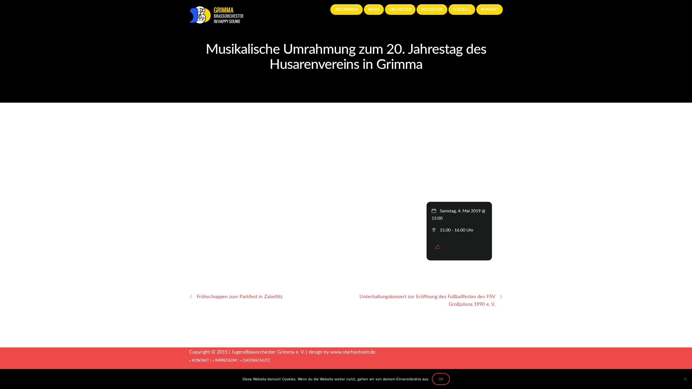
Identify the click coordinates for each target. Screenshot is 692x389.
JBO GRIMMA (346, 10)
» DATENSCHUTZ (255, 361)
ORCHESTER (400, 10)
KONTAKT (489, 10)
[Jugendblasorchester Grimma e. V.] (216, 21)
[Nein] (685, 379)
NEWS (374, 10)
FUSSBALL (462, 10)
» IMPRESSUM (224, 361)
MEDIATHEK (432, 10)
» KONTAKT (199, 361)
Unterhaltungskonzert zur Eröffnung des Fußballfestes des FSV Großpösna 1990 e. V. (427, 300)
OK (440, 379)
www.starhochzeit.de (352, 352)
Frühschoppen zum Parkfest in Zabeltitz (240, 296)
